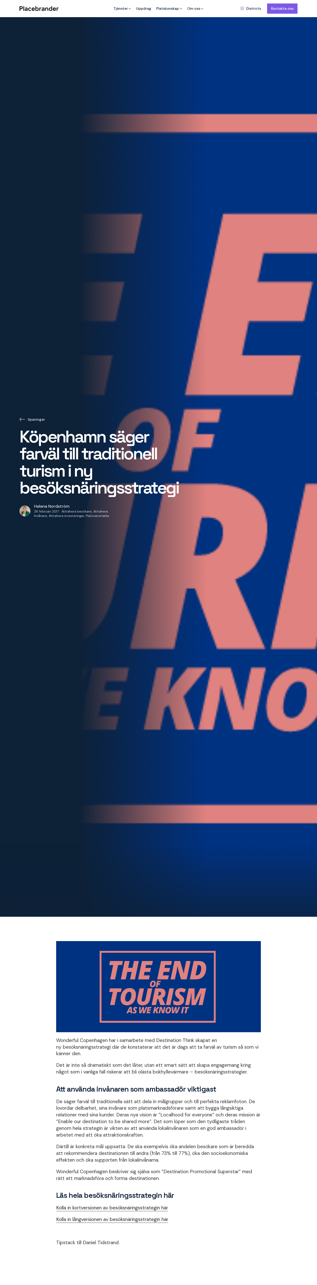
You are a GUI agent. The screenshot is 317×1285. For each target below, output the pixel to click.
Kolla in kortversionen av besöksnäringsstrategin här (112, 1208)
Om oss (193, 8)
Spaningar (36, 419)
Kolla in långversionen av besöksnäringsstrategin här (112, 1219)
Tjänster (120, 8)
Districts (253, 8)
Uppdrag (143, 8)
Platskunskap (167, 8)
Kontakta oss (282, 8)
